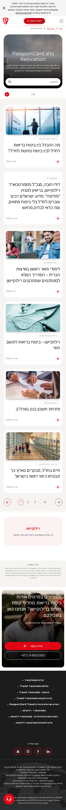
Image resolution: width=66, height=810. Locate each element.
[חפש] (9, 81)
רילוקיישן (51, 28)
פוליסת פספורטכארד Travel (34, 686)
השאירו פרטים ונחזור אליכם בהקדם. (43, 622)
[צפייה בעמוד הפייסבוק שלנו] (38, 751)
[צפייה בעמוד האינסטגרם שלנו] (28, 751)
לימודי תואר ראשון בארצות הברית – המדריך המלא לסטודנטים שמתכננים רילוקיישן (33, 274)
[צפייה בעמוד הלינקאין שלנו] (48, 751)
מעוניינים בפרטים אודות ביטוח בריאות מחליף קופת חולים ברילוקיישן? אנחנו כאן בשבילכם (34, 606)
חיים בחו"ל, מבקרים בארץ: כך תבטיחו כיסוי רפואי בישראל (35, 473)
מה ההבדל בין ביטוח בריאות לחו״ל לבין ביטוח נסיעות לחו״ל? (34, 147)
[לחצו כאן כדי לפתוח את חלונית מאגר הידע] (8, 799)
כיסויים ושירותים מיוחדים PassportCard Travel (34, 704)
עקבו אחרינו (33, 743)
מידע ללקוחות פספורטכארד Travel (34, 698)
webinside (22, 797)
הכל (33, 94)
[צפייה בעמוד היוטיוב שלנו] (18, 751)
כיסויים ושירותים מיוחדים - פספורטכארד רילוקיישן (34, 716)
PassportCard (33, 797)
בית (61, 28)
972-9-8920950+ (33, 655)
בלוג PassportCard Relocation (33, 56)
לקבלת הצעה (35, 21)
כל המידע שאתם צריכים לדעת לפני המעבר (33, 535)
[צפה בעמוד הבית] (13, 21)
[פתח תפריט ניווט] (61, 21)
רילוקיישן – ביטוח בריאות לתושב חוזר (33, 344)
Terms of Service (35, 803)
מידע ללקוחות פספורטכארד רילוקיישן (34, 722)
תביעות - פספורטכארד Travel (34, 692)
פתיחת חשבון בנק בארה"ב (38, 409)
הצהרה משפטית (33, 565)
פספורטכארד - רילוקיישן (34, 710)
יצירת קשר (36, 646)
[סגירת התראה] (4, 8)
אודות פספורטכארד (34, 680)
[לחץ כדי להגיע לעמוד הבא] (7, 502)
